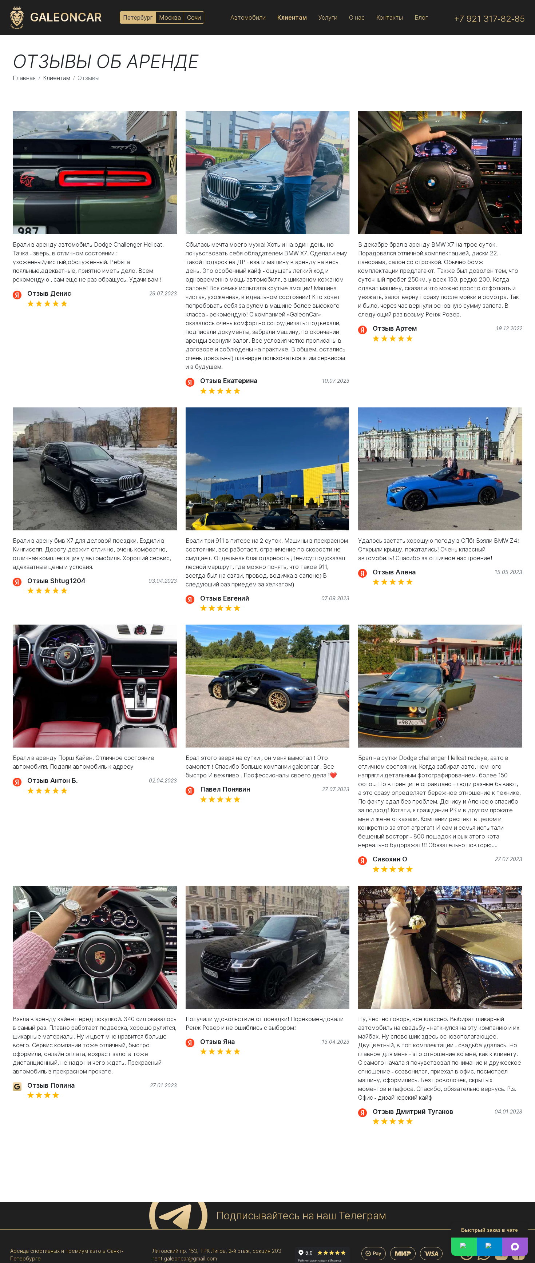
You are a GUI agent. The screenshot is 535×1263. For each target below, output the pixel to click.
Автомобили (248, 17)
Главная (24, 77)
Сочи (194, 17)
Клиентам (292, 17)
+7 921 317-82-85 (489, 18)
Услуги (327, 17)
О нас (357, 17)
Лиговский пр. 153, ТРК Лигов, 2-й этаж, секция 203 (216, 1251)
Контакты (389, 17)
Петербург (138, 17)
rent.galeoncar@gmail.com (184, 1258)
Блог (421, 17)
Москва (170, 17)
